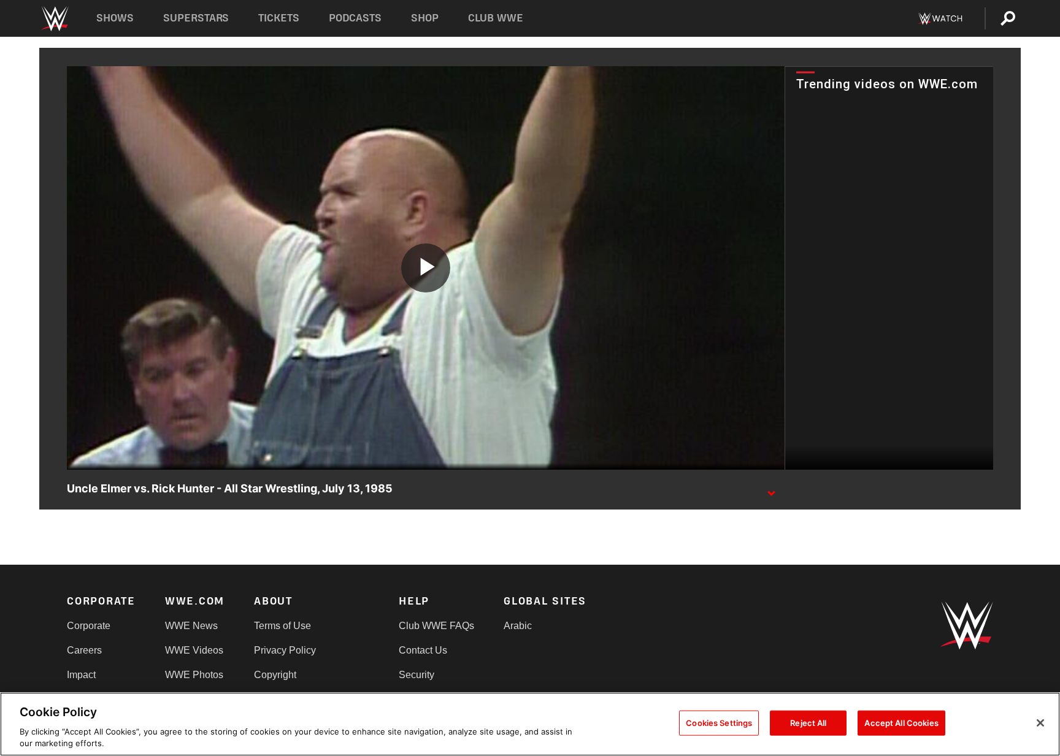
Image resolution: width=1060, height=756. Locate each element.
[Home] (54, 19)
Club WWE (495, 18)
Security (416, 675)
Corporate (88, 625)
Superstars (196, 18)
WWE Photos (194, 675)
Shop (425, 18)
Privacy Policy (285, 650)
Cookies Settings (719, 723)
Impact (81, 675)
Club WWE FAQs (436, 625)
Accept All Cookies (901, 723)
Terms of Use (282, 625)
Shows (115, 18)
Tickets (278, 18)
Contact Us (423, 650)
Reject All (808, 723)
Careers (84, 650)
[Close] (1040, 722)
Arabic (518, 625)
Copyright (275, 675)
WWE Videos (194, 650)
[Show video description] (771, 489)
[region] (530, 724)
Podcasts (355, 18)
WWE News (191, 625)
